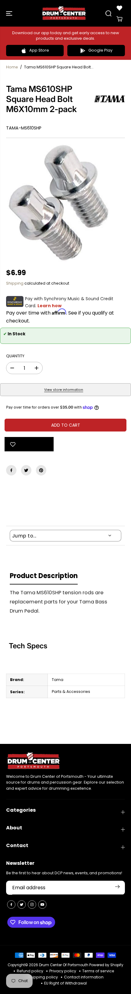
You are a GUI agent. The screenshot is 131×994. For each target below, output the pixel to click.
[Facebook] (11, 470)
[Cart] (119, 18)
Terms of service (98, 971)
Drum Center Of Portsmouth (63, 965)
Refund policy (30, 971)
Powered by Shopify (106, 965)
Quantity (15, 356)
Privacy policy (62, 971)
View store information (63, 390)
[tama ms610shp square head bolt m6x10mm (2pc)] (59, 203)
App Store (39, 50)
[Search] (108, 13)
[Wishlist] (119, 7)
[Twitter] (26, 470)
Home (12, 67)
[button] (9, 13)
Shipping (14, 283)
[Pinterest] (41, 470)
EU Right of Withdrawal (65, 983)
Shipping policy (43, 977)
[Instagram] (32, 904)
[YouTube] (42, 904)
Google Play (100, 50)
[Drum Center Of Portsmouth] (64, 13)
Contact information (84, 977)
